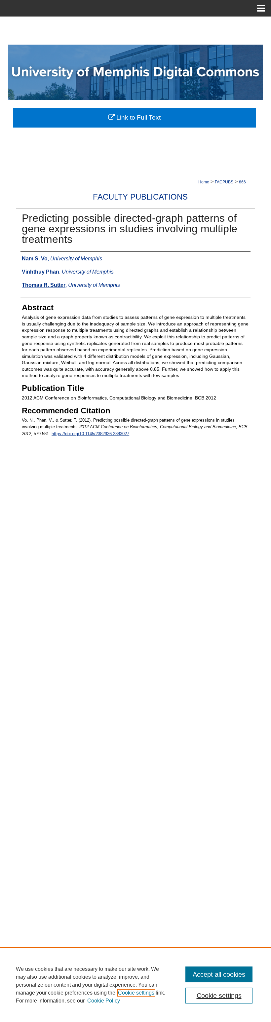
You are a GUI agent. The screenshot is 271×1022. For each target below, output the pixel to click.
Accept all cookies (219, 974)
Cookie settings (136, 993)
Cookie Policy (103, 1000)
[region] (135, 984)
